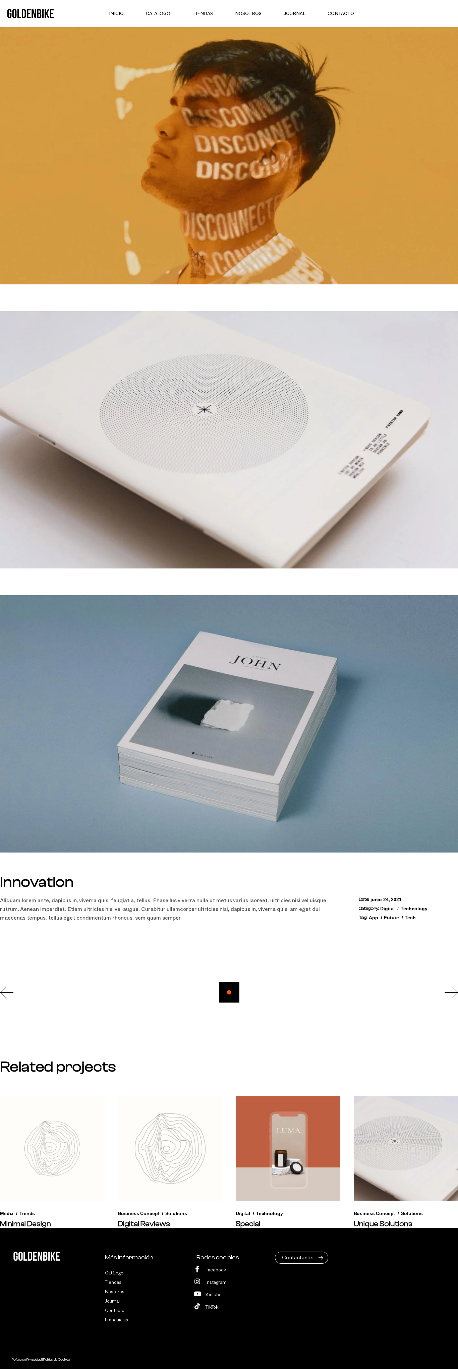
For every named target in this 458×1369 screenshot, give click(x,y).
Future (391, 917)
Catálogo (114, 1273)
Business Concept (139, 1213)
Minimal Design (25, 1223)
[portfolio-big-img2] (229, 439)
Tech (410, 917)
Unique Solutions (383, 1223)
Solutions (176, 1213)
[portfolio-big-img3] (229, 724)
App (373, 917)
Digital (387, 908)
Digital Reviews (144, 1223)
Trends (27, 1213)
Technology (414, 908)
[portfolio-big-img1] (229, 155)
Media (6, 1213)
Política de (27, 1360)
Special (248, 1223)
